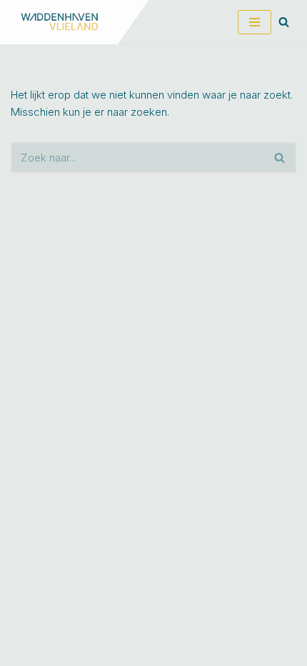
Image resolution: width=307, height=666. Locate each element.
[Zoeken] (283, 21)
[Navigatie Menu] (254, 22)
